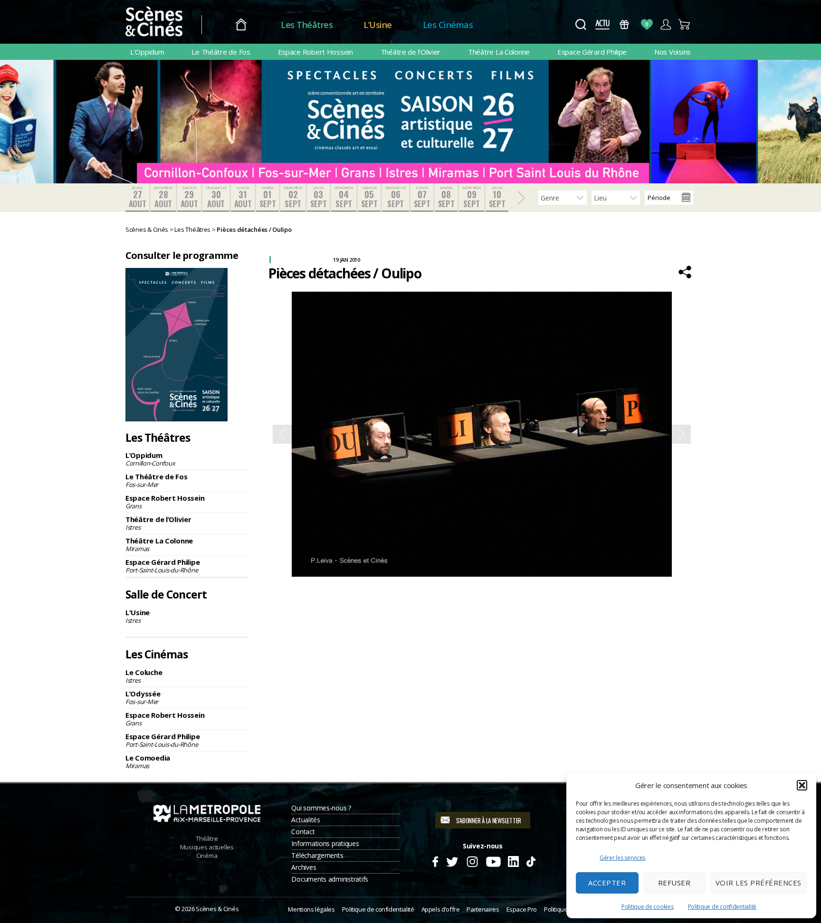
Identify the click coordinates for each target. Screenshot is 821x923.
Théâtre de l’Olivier (411, 52)
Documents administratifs (329, 879)
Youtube (493, 860)
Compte (665, 24)
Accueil (241, 25)
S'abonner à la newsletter (488, 820)
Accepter (607, 882)
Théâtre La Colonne (499, 52)
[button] (802, 785)
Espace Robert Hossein (315, 52)
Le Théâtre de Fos (220, 52)
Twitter (451, 860)
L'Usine (137, 616)
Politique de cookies (647, 907)
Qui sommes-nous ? (321, 807)
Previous (282, 434)
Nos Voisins (672, 52)
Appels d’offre (440, 909)
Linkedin (513, 860)
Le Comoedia (147, 761)
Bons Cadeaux (624, 24)
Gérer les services (622, 858)
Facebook (435, 860)
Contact (303, 831)
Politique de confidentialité (722, 907)
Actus (602, 24)
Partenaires (483, 909)
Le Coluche (143, 676)
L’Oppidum (147, 52)
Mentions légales (311, 909)
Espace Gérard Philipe (592, 52)
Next (681, 434)
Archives (303, 867)
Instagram (472, 860)
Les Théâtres (307, 24)
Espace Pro (521, 909)
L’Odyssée (143, 697)
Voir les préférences (759, 882)
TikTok (530, 860)
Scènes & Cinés (217, 908)
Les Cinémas (448, 24)
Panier (684, 24)
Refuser (674, 882)
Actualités (305, 819)
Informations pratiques (325, 843)
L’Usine (377, 24)
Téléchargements (317, 855)
